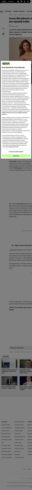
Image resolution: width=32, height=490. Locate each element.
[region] (16, 110)
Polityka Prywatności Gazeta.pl (9, 112)
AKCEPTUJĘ (16, 155)
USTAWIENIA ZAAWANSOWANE (16, 151)
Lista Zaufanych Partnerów (12, 146)
